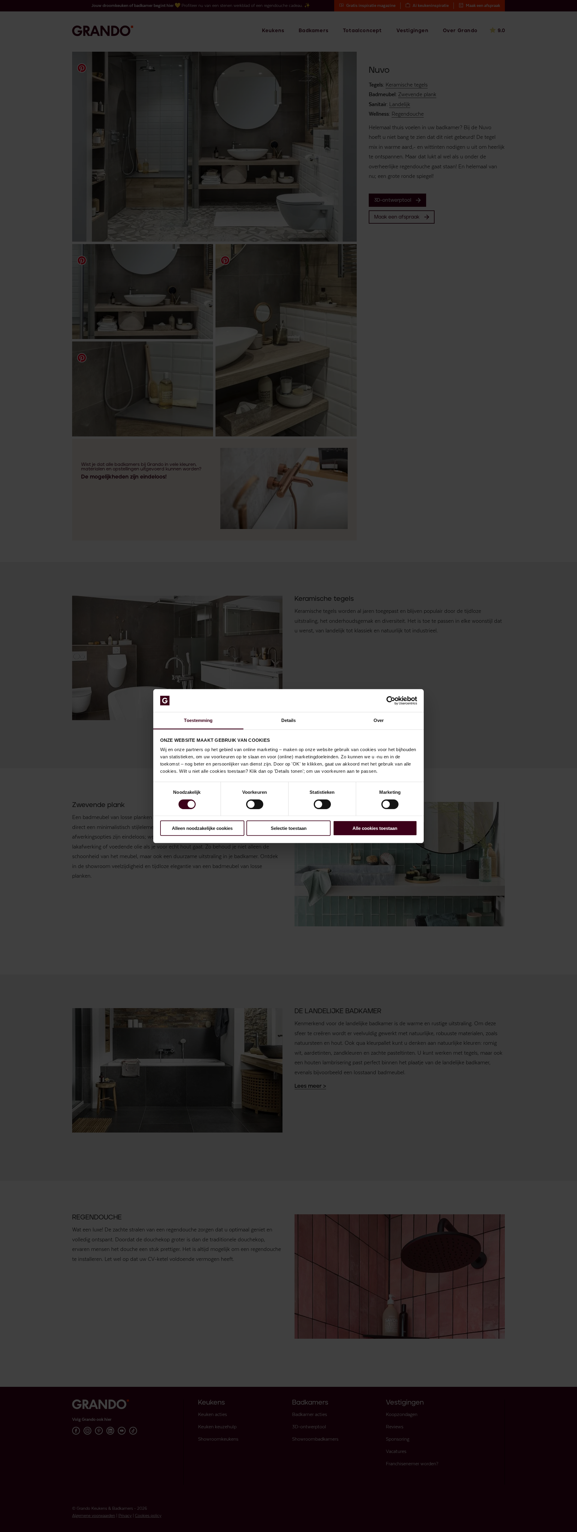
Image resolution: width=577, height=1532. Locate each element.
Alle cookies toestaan (375, 828)
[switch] (254, 804)
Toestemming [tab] (198, 720)
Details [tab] (288, 720)
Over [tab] (379, 720)
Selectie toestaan (289, 828)
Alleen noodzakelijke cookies (202, 828)
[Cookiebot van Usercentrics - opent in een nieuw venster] (391, 700)
